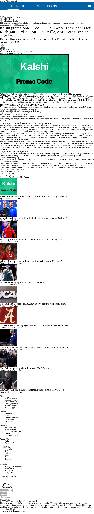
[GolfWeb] (5, 499)
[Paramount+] (6, 487)
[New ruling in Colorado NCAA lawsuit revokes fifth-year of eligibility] (47, 294)
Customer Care (11, 443)
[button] (4, 6)
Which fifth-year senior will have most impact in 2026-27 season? (31, 261)
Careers (8, 416)
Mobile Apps (10, 408)
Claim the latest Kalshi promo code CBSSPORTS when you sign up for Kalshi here (45, 148)
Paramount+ (9, 419)
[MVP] (3, 494)
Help (7, 441)
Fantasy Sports (10, 400)
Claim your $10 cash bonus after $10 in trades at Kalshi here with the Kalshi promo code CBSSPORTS (50, 100)
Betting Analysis (11, 404)
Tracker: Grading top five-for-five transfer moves (23, 282)
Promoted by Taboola (21, 177)
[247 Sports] (8, 483)
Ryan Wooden (8, 49)
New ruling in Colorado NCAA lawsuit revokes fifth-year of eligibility (33, 303)
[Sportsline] (6, 485)
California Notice (11, 435)
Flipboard (8, 461)
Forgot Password (11, 473)
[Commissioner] (6, 490)
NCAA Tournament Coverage (11, 17)
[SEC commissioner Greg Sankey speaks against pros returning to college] (47, 337)
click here (36, 111)
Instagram (8, 453)
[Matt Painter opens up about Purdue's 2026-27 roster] (47, 358)
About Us (8, 414)
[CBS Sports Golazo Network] (14, 481)
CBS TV (8, 421)
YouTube (8, 449)
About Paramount (12, 417)
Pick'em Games (11, 398)
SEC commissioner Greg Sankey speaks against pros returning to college (34, 347)
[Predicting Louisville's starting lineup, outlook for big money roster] (47, 229)
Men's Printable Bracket (9, 21)
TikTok (8, 451)
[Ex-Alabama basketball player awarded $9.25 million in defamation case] (47, 315)
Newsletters (9, 469)
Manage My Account (13, 467)
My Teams (9, 471)
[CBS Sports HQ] (7, 479)
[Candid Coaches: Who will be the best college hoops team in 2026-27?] (47, 208)
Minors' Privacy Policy (14, 431)
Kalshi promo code (62, 102)
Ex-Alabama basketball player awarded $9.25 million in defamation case (34, 325)
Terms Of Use (10, 427)
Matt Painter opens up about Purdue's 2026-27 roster (24, 368)
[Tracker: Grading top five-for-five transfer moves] (47, 272)
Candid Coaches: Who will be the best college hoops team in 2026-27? (33, 218)
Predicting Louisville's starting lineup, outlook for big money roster (31, 239)
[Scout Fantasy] (5, 497)
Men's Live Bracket (7, 19)
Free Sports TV (11, 402)
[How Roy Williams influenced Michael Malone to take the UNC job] (47, 380)
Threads (8, 459)
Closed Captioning (12, 433)
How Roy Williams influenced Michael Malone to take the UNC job (32, 389)
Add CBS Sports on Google (11, 53)
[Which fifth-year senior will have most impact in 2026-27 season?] (47, 251)
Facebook (8, 455)
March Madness (11, 406)
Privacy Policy (10, 429)
